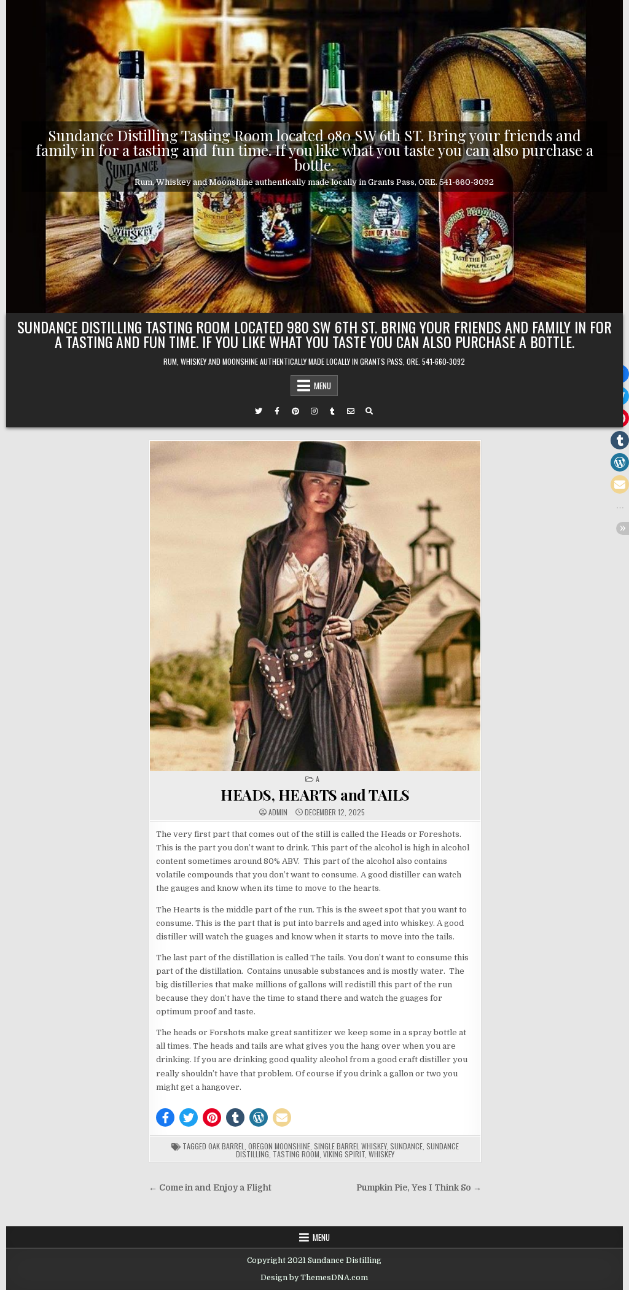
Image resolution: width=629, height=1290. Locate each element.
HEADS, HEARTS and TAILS (315, 794)
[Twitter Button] (259, 411)
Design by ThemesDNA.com (314, 1277)
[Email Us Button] (351, 411)
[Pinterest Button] (295, 411)
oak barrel (226, 1146)
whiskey (381, 1154)
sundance (406, 1146)
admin (277, 812)
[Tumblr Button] (332, 411)
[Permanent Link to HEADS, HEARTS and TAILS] (315, 606)
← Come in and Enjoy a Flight (210, 1187)
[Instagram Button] (314, 411)
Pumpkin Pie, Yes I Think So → (419, 1187)
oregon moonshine (279, 1146)
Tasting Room (296, 1154)
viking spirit (344, 1154)
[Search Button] (369, 411)
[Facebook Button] (277, 411)
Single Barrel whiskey (350, 1146)
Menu (322, 385)
